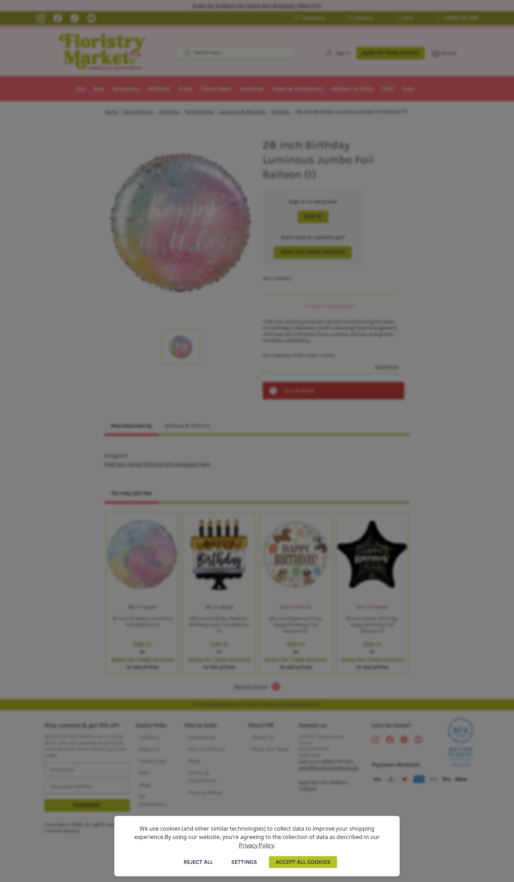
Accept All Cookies (303, 862)
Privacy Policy (256, 845)
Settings (244, 862)
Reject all (198, 862)
